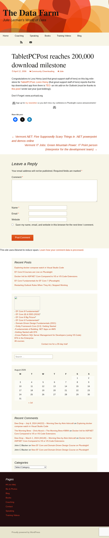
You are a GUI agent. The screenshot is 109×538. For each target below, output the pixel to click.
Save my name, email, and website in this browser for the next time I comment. (54, 225)
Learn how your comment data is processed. (62, 250)
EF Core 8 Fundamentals (27, 311)
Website (16, 219)
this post (16, 89)
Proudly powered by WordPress (26, 532)
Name (15, 207)
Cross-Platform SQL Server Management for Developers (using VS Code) (48, 335)
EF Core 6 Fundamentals (27, 320)
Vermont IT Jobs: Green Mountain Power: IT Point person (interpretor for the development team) (61, 147)
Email (15, 213)
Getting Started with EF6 (26, 332)
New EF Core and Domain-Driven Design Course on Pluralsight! (60, 445)
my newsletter (31, 103)
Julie (61, 71)
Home (6, 36)
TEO (48, 85)
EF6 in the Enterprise (23, 338)
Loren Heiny (42, 82)
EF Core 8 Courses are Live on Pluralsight (33, 272)
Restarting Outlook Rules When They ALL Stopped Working (41, 285)
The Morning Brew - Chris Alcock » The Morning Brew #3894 (41, 431)
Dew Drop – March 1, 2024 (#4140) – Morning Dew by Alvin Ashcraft (45, 438)
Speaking (34, 36)
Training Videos (64, 36)
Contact (9, 506)
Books (48, 36)
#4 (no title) (11, 484)
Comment (17, 177)
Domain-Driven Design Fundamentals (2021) (36, 323)
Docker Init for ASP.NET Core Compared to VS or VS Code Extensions (45, 276)
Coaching (19, 36)
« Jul (30, 403)
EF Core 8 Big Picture (25, 317)
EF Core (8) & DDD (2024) (28, 314)
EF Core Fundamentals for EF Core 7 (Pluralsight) (37, 281)
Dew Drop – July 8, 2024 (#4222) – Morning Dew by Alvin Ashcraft (44, 423)
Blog (79, 36)
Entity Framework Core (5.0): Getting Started (36, 326)
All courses (19, 341)
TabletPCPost (28, 82)
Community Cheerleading (43, 71)
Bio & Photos (11, 489)
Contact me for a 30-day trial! (54, 344)
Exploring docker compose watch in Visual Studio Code (39, 267)
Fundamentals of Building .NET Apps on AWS (35, 329)
